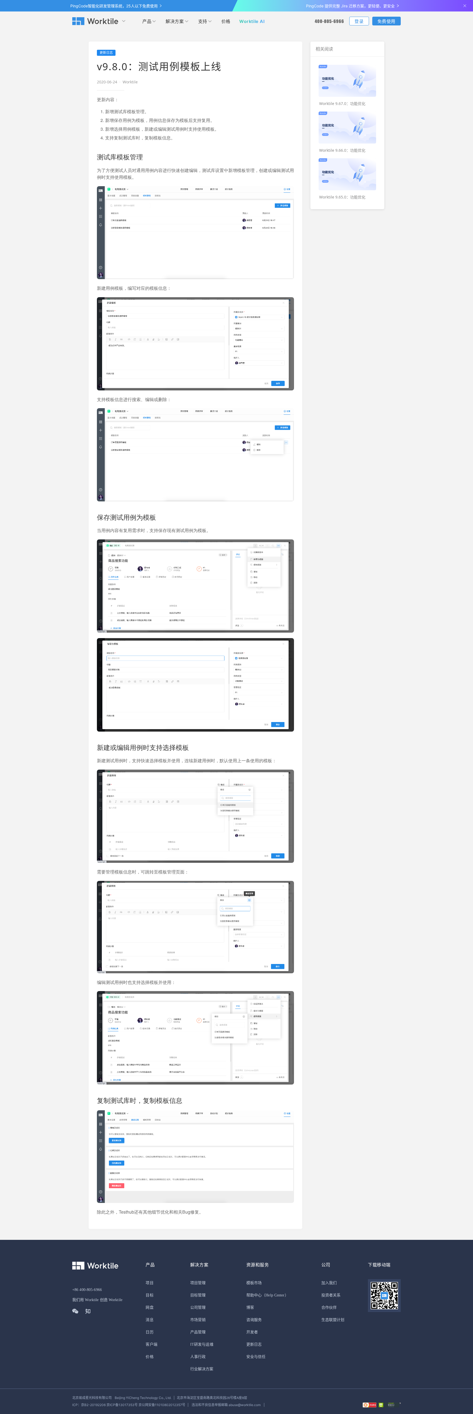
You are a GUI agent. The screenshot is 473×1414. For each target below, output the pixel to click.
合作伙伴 (329, 1307)
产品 (146, 21)
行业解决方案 (202, 1369)
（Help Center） (275, 1295)
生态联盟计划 (333, 1320)
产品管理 (198, 1332)
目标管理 (198, 1295)
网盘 (149, 1307)
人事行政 (198, 1357)
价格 (225, 21)
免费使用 (386, 21)
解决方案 (175, 21)
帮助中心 (254, 1295)
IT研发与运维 (202, 1344)
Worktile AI (252, 21)
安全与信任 (256, 1357)
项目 (149, 1283)
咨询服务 (254, 1320)
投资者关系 (331, 1295)
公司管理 (198, 1307)
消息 (149, 1320)
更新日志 (254, 1344)
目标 (149, 1295)
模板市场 (254, 1283)
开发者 (252, 1332)
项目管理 (198, 1283)
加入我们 (329, 1283)
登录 (359, 21)
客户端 (151, 1344)
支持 (202, 21)
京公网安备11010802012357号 (128, 1405)
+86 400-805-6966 (87, 1290)
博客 (250, 1307)
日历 (149, 1332)
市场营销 (198, 1320)
